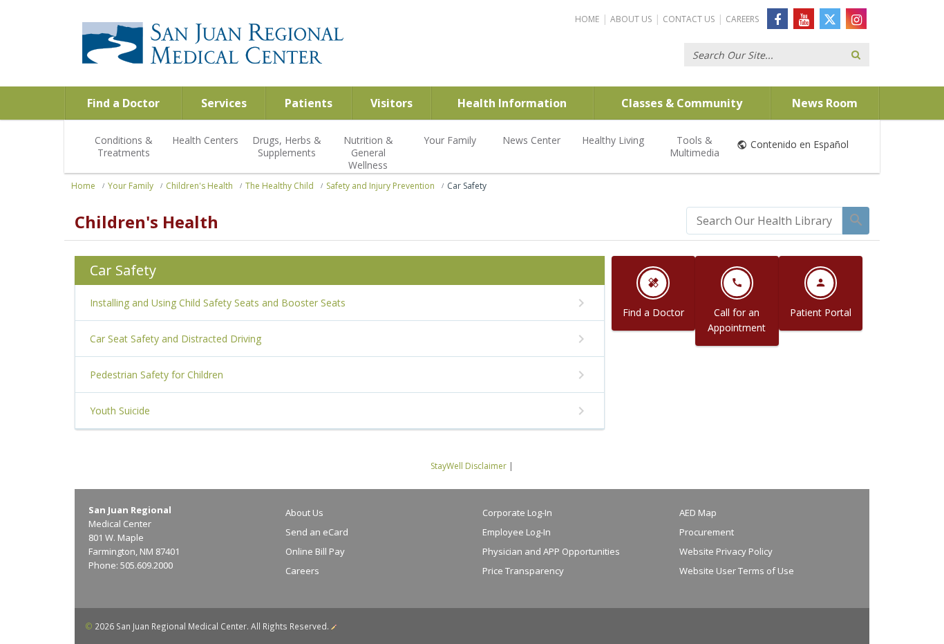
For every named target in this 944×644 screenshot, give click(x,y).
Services (224, 103)
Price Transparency (523, 570)
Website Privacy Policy (726, 551)
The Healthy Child (279, 186)
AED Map (698, 512)
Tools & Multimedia (694, 146)
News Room (825, 103)
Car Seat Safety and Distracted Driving (175, 338)
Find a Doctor (123, 103)
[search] (764, 220)
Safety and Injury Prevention (380, 186)
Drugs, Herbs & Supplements (286, 146)
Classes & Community (681, 103)
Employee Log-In (516, 532)
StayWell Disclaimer (469, 466)
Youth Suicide (120, 410)
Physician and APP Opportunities (551, 551)
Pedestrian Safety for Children (156, 374)
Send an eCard (316, 532)
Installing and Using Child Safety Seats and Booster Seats (218, 302)
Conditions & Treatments (124, 146)
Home (587, 19)
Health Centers (205, 140)
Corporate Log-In (517, 512)
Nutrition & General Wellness (368, 153)
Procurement (706, 532)
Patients (308, 103)
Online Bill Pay (315, 551)
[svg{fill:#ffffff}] (830, 18)
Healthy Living (613, 140)
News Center (531, 140)
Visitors (391, 103)
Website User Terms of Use (736, 570)
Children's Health (199, 186)
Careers (742, 19)
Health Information (512, 103)
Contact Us (689, 19)
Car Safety (467, 186)
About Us (631, 19)
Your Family (450, 140)
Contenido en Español (800, 144)
